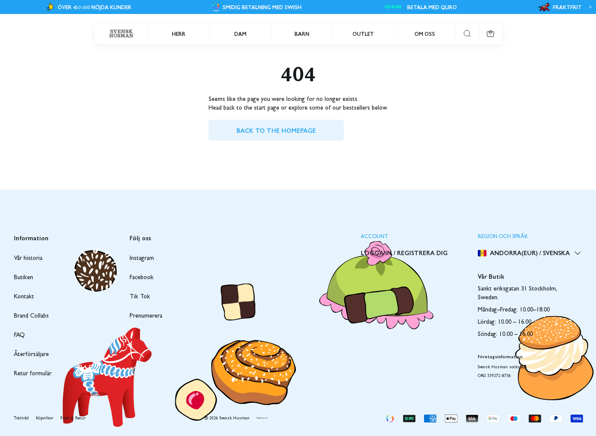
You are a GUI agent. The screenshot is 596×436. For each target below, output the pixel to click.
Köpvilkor (44, 418)
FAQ (19, 335)
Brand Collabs (31, 316)
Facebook (142, 278)
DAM (240, 34)
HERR (178, 34)
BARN (302, 34)
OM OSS (424, 34)
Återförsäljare (31, 355)
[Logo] (121, 33)
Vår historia (28, 259)
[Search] (467, 33)
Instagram (142, 259)
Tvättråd (21, 418)
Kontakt (24, 297)
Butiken (23, 278)
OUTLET (363, 34)
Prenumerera (146, 316)
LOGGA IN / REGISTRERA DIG (404, 252)
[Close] (589, 7)
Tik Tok (140, 297)
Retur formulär (32, 374)
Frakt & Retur (73, 418)
